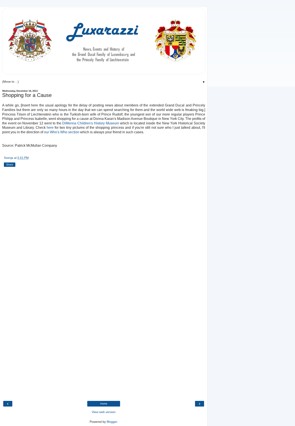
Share (9, 164)
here (50, 127)
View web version (104, 412)
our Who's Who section (61, 132)
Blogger (112, 421)
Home (103, 403)
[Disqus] (103, 227)
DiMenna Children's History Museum (91, 123)
